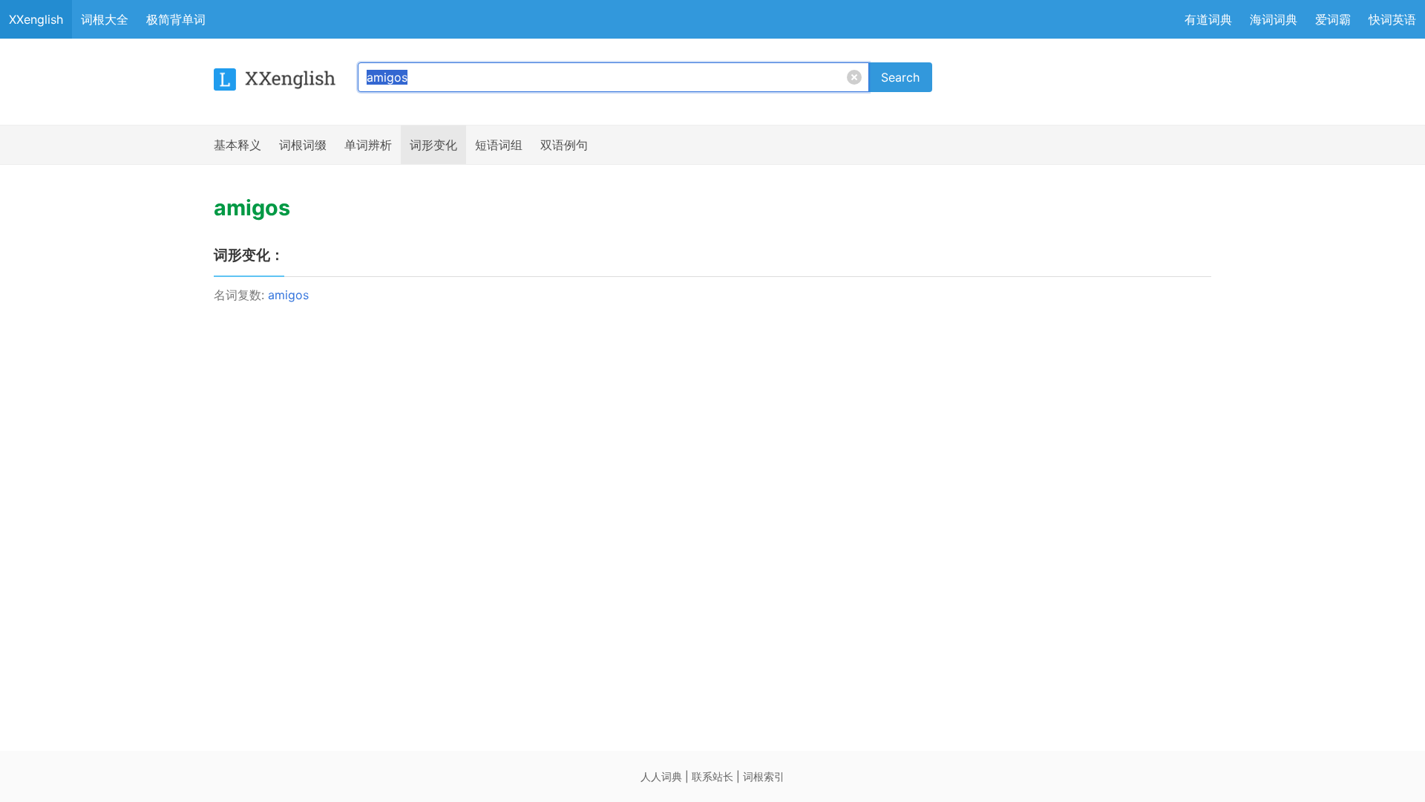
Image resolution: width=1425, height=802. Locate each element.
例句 (564, 144)
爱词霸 (1333, 19)
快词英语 (1392, 19)
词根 (303, 144)
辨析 (368, 144)
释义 (237, 144)
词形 (433, 144)
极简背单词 (176, 19)
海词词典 (1273, 19)
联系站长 (712, 776)
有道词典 (1208, 19)
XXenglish (36, 19)
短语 (498, 144)
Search (900, 77)
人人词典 (661, 776)
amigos (288, 294)
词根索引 (763, 776)
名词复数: (241, 294)
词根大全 (104, 19)
